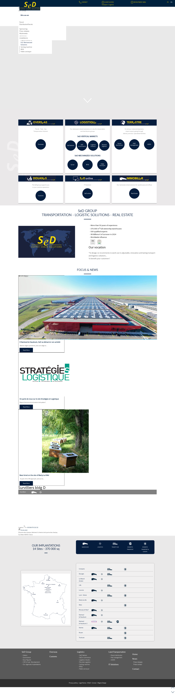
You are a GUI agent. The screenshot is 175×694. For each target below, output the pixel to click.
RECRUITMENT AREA (139, 2)
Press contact (137, 664)
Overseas (41, 144)
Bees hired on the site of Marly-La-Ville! (34, 475)
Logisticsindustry (93, 145)
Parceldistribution (119, 144)
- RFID (80, 667)
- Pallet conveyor (83, 669)
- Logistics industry (84, 660)
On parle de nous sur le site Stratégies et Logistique (39, 399)
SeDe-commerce (82, 145)
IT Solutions (114, 664)
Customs (40, 196)
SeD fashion (70, 145)
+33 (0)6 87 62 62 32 (32, 527)
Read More (26, 350)
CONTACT (84, 2)
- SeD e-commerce (84, 657)
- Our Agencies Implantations (31, 664)
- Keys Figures (26, 660)
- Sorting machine (84, 664)
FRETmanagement (134, 144)
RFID (87, 165)
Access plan (24, 530)
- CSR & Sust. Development (31, 662)
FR (168, 2)
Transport (105, 5)
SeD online (87, 193)
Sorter (72, 165)
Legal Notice (82, 683)
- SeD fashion (82, 655)
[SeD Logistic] (29, 5)
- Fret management (116, 657)
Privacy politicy (73, 683)
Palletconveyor (102, 164)
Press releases (137, 662)
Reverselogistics (104, 145)
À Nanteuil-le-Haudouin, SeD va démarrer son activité (40, 342)
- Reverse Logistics (84, 662)
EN (171, 2)
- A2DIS (112, 660)
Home (135, 654)
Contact (135, 668)
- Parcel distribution (116, 655)
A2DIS (149, 144)
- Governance (26, 657)
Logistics (111, 5)
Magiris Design (102, 683)
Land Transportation (117, 651)
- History (24, 655)
